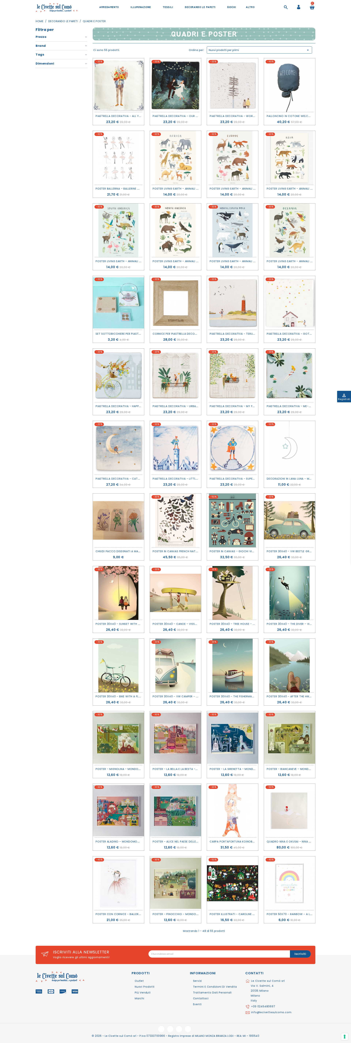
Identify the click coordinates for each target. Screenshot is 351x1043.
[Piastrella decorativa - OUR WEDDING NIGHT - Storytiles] (175, 85)
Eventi (197, 1004)
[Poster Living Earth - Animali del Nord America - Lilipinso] (175, 230)
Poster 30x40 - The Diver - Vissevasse (294, 624)
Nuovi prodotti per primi (259, 50)
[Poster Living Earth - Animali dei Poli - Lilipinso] (232, 230)
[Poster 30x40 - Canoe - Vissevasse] (175, 593)
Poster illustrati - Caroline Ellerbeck (238, 914)
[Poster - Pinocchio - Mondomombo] (175, 883)
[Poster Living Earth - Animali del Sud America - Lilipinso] (118, 230)
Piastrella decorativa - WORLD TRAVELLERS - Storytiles (251, 116)
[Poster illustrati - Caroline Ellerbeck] (232, 883)
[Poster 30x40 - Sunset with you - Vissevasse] (118, 593)
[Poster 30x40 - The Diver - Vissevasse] (289, 593)
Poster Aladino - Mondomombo (120, 841)
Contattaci (201, 998)
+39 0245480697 (263, 1006)
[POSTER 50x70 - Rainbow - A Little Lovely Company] (289, 883)
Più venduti (143, 992)
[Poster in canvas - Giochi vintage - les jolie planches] (232, 520)
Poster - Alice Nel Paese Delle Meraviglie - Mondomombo (195, 841)
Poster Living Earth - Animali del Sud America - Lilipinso (137, 261)
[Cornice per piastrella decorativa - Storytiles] (175, 303)
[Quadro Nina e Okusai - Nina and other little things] (289, 811)
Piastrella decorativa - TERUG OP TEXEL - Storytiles (249, 334)
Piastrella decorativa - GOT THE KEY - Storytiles (303, 334)
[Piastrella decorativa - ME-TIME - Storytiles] (289, 375)
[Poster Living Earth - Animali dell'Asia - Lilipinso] (289, 158)
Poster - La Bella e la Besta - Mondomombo (185, 769)
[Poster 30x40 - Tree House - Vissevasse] (232, 593)
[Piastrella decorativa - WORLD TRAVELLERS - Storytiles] (232, 85)
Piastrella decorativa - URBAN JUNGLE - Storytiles (190, 406)
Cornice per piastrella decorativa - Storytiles (188, 334)
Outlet (139, 981)
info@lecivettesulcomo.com (271, 1012)
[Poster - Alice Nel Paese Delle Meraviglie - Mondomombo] (175, 811)
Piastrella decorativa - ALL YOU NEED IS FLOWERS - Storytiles (141, 116)
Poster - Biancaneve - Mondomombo (294, 769)
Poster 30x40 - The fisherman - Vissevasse (241, 696)
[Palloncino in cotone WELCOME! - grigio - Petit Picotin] (289, 85)
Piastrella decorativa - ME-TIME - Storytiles (300, 406)
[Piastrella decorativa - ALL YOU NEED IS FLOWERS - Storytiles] (118, 85)
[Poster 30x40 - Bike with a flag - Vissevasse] (118, 665)
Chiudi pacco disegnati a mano (119, 551)
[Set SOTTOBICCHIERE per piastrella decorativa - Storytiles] (118, 303)
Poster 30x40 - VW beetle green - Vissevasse (300, 551)
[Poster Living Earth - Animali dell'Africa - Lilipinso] (175, 158)
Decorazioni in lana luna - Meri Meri (293, 479)
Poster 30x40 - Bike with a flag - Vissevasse (128, 696)
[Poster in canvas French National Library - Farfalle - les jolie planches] (175, 520)
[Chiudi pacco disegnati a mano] (118, 520)
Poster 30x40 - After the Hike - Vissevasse (298, 696)
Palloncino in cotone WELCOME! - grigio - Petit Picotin (309, 116)
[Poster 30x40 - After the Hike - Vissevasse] (289, 665)
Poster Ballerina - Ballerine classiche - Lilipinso (131, 188)
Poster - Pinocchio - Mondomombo (180, 914)
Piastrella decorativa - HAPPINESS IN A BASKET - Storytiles (139, 406)
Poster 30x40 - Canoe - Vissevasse (178, 624)
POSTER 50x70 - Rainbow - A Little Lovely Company (304, 914)
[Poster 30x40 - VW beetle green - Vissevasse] (289, 520)
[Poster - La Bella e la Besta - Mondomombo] (175, 738)
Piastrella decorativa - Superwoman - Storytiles (247, 479)
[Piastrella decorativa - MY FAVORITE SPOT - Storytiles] (232, 375)
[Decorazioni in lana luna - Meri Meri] (289, 448)
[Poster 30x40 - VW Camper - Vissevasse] (175, 665)
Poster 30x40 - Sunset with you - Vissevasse (129, 624)
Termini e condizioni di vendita (215, 987)
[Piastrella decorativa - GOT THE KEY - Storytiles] (289, 303)
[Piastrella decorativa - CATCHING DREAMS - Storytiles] (118, 448)
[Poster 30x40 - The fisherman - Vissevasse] (232, 665)
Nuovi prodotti (144, 987)
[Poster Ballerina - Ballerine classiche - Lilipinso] (118, 158)
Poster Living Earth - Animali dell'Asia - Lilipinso (302, 188)
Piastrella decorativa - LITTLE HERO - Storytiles (188, 479)
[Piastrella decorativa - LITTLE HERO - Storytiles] (175, 448)
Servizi (197, 981)
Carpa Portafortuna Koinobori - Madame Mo (244, 841)
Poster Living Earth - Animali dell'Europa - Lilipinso (248, 188)
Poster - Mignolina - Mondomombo (122, 769)
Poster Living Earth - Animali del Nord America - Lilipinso (195, 261)
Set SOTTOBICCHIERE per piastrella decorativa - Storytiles (140, 334)
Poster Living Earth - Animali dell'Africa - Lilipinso (190, 188)
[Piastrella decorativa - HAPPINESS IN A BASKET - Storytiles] (118, 375)
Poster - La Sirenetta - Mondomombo (238, 769)
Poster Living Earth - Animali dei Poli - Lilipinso (244, 261)
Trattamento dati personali (212, 992)
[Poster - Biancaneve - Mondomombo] (289, 738)
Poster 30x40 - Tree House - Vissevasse (239, 624)
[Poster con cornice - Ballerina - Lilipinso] (118, 883)
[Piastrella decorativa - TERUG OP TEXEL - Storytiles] (232, 303)
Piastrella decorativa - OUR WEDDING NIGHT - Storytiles (195, 116)
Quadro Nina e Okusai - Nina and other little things (305, 841)
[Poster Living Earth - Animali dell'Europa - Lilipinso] (232, 158)
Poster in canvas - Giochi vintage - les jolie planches (250, 551)
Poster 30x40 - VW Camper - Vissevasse (182, 696)
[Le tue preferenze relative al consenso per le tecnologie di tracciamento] (344, 1036)
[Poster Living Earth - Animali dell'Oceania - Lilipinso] (289, 230)
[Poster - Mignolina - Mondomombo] (118, 738)
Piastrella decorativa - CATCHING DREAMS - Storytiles (136, 479)
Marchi (139, 998)
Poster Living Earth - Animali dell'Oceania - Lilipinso (305, 261)
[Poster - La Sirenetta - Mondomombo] (232, 738)
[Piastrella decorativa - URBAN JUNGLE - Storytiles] (175, 375)
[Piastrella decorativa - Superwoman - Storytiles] (232, 448)
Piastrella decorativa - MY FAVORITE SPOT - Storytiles (250, 406)
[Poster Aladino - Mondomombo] (118, 811)
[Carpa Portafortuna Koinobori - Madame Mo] (232, 811)
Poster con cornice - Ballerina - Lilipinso (127, 914)
